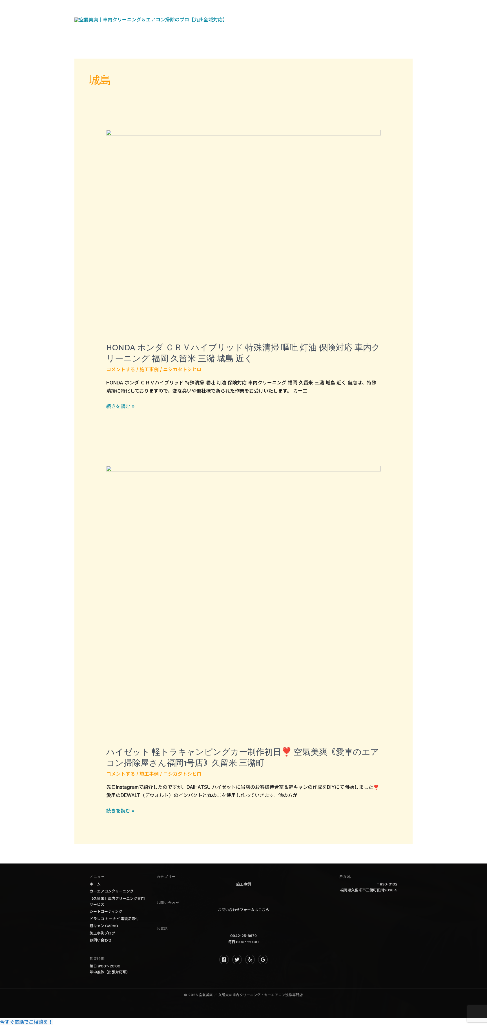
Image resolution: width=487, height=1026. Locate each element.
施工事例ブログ (102, 933)
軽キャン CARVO (104, 925)
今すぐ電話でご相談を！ (26, 1022)
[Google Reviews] (263, 959)
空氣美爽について (315, 10)
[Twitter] (237, 959)
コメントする (120, 369)
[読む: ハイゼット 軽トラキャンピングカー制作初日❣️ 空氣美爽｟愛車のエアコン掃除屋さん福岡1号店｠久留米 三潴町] (243, 602)
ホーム (250, 10)
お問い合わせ (257, 29)
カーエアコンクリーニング (112, 891)
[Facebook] (224, 959)
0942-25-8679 (243, 935)
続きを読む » (120, 407)
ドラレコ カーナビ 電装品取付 (114, 918)
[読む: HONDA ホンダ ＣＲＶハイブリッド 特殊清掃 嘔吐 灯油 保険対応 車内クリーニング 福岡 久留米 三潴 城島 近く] (243, 232)
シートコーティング (106, 911)
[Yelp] (250, 959)
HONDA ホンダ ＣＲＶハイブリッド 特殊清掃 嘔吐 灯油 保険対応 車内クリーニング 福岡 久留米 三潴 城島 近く (243, 353)
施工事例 (149, 369)
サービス (276, 10)
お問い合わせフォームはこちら (243, 909)
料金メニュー (358, 10)
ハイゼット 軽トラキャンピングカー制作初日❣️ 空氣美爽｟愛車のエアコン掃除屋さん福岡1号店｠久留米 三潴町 (242, 757)
